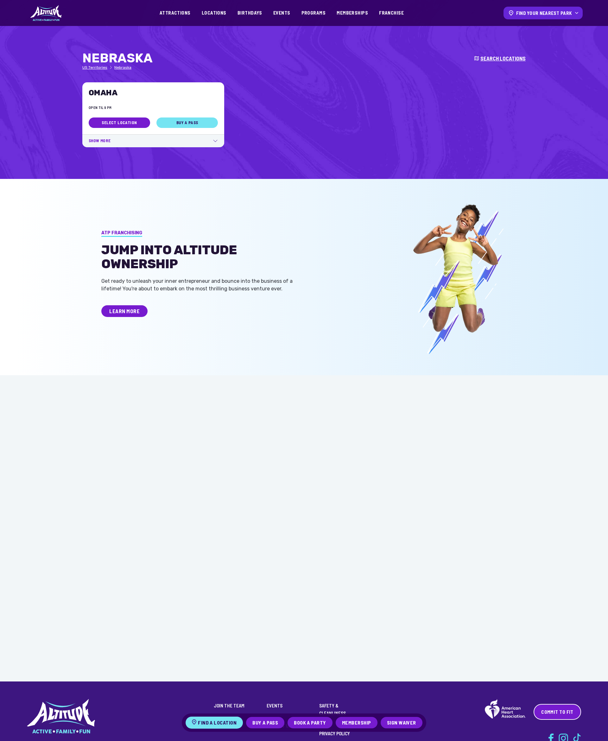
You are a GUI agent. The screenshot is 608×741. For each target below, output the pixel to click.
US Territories (94, 67)
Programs (313, 13)
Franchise (391, 13)
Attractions (175, 13)
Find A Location (217, 722)
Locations (214, 13)
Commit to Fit (557, 712)
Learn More (124, 311)
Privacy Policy (334, 733)
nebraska (122, 67)
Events (281, 13)
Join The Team (229, 705)
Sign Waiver (401, 722)
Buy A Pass (265, 722)
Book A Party (310, 722)
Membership (356, 722)
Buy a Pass (187, 122)
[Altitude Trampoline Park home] (45, 13)
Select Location (119, 122)
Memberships (352, 13)
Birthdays (250, 13)
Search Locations (503, 58)
